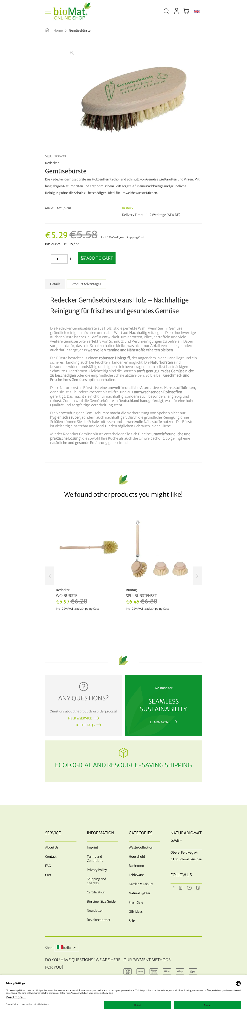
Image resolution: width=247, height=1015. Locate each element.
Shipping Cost (135, 237)
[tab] (55, 284)
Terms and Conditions (95, 859)
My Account (176, 11)
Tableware (136, 875)
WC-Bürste (66, 596)
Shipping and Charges (96, 881)
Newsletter (95, 911)
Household (137, 857)
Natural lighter (139, 893)
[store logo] (72, 11)
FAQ (48, 866)
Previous (49, 575)
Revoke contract (98, 920)
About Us (51, 847)
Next (197, 575)
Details (55, 284)
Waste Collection (141, 847)
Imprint (92, 847)
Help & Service (80, 718)
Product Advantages (86, 284)
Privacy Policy (97, 870)
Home (58, 30)
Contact (50, 857)
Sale (132, 921)
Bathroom (136, 866)
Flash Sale (136, 902)
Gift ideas (136, 912)
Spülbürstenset (141, 596)
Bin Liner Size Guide (101, 901)
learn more (160, 722)
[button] (196, 12)
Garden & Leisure (141, 884)
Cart (48, 875)
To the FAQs (85, 725)
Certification (96, 892)
